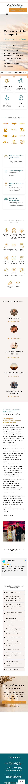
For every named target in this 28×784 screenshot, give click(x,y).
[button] (7, 14)
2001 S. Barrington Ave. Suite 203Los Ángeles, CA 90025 (14, 764)
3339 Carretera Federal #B (14, 776)
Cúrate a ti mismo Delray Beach (14, 775)
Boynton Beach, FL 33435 (14, 777)
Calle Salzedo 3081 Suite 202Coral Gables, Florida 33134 (14, 769)
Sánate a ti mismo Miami (14, 767)
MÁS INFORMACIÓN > (14, 321)
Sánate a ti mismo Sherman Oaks (14, 782)
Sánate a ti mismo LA (14, 762)
